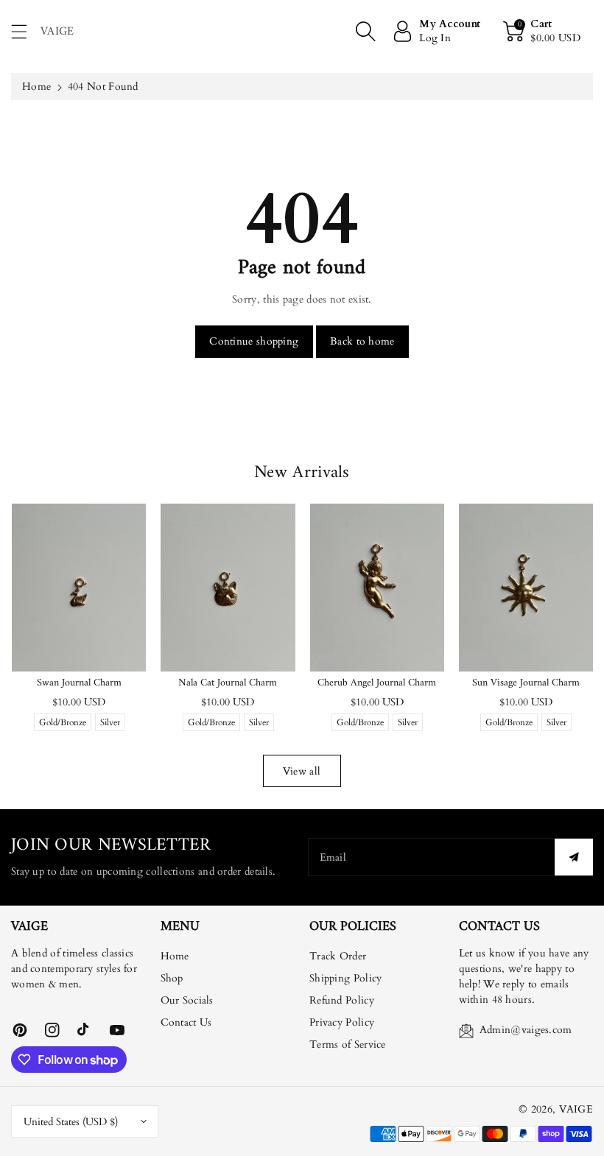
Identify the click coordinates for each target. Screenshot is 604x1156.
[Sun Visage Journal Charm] (526, 588)
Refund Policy (341, 1000)
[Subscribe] (574, 857)
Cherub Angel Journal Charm (376, 683)
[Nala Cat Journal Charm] (228, 588)
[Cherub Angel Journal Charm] (377, 588)
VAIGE (576, 1109)
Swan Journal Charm (79, 683)
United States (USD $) (71, 1122)
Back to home (362, 341)
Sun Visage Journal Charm (526, 683)
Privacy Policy (341, 1022)
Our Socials (187, 1000)
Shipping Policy (345, 978)
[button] (26, 31)
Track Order (337, 956)
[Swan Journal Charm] (79, 588)
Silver (110, 723)
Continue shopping (253, 341)
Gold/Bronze (62, 723)
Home (36, 87)
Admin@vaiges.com (526, 1030)
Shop (172, 978)
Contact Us (186, 1022)
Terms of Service (347, 1044)
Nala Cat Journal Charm (227, 683)
